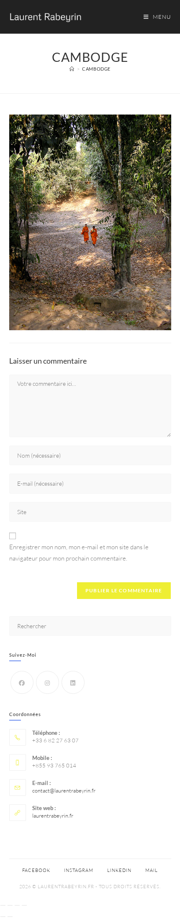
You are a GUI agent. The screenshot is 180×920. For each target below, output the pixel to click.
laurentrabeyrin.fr (52, 815)
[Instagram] (47, 682)
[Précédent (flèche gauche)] (3, 916)
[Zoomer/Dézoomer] (3, 905)
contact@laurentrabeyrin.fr (63, 790)
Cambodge (96, 68)
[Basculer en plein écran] (10, 905)
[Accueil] (72, 68)
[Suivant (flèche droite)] (10, 916)
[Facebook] (21, 682)
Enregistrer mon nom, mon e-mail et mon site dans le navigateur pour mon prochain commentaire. (79, 552)
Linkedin (119, 870)
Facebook (36, 870)
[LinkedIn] (73, 682)
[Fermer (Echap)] (24, 905)
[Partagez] (17, 905)
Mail (151, 870)
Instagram (78, 870)
